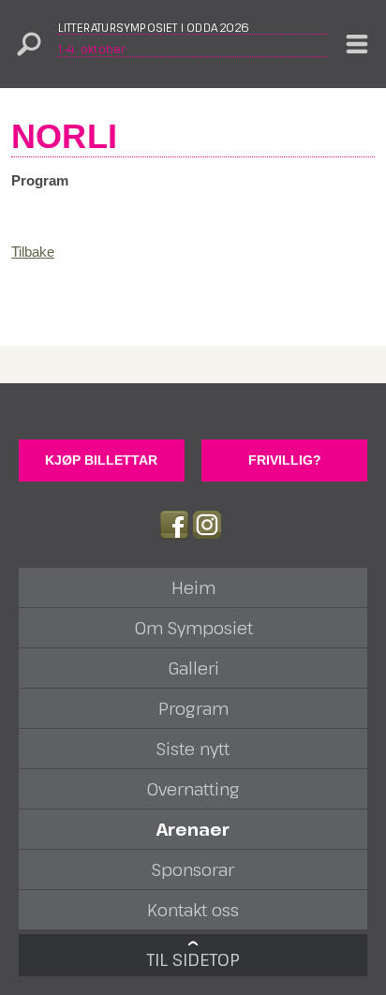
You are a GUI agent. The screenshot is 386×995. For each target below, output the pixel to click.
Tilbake (32, 252)
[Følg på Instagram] (207, 525)
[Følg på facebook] (174, 525)
